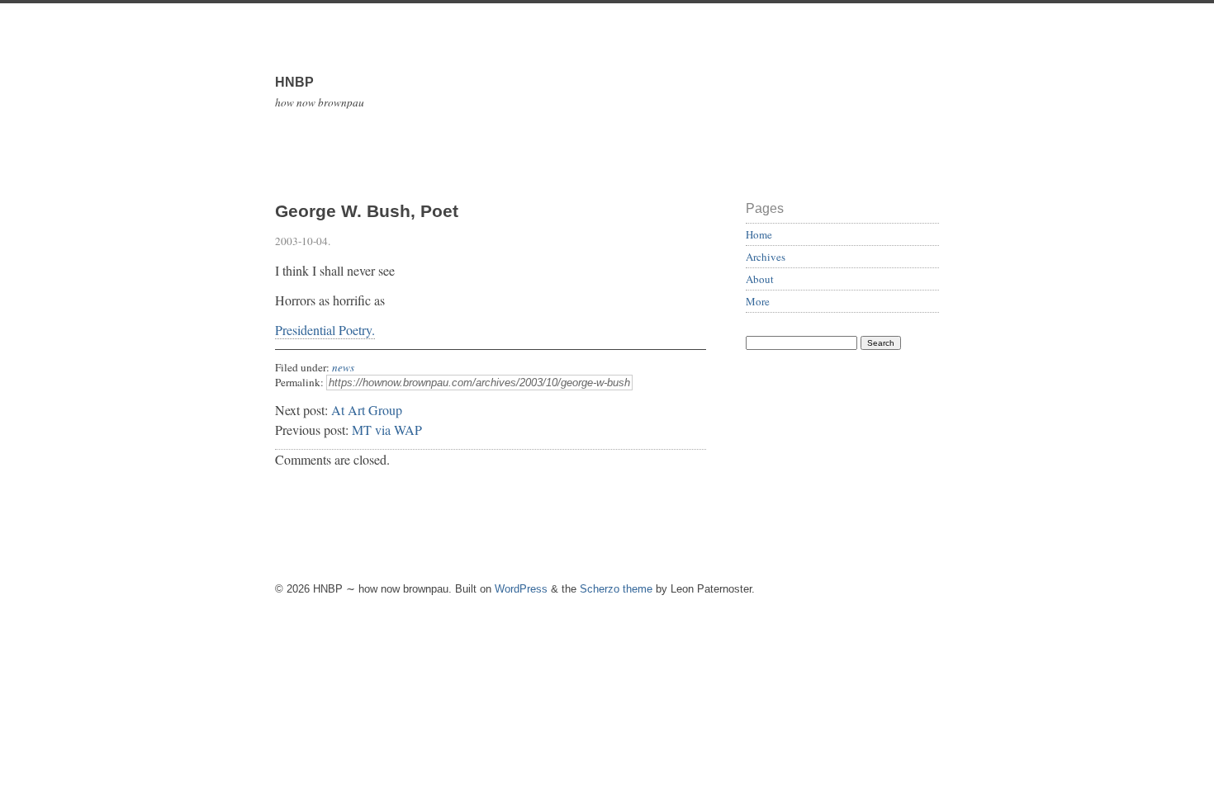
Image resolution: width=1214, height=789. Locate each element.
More (758, 301)
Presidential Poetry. (325, 329)
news (343, 367)
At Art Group (366, 409)
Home (759, 234)
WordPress (521, 589)
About (760, 279)
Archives (765, 256)
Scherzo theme (616, 589)
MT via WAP (387, 429)
